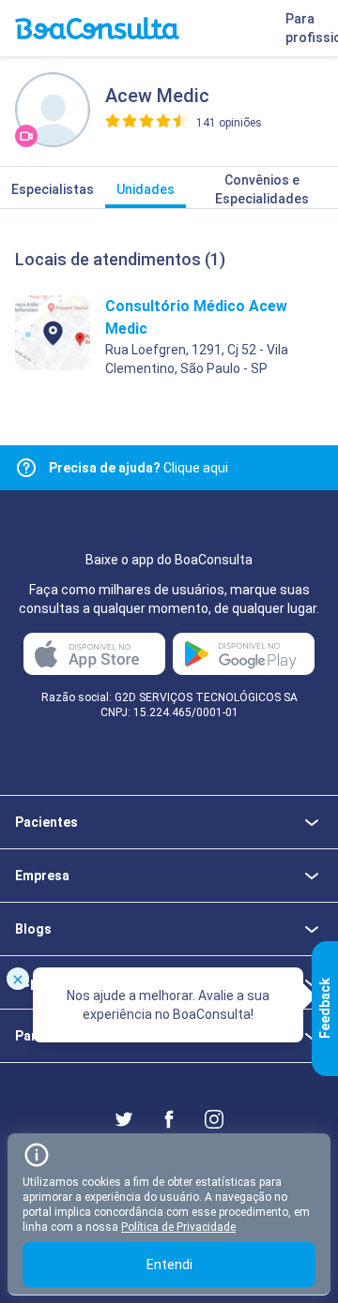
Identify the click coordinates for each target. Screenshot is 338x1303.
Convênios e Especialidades (262, 189)
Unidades (145, 189)
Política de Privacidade (178, 1227)
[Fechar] (18, 978)
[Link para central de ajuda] (26, 468)
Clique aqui (138, 467)
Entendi (169, 1264)
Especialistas (52, 189)
